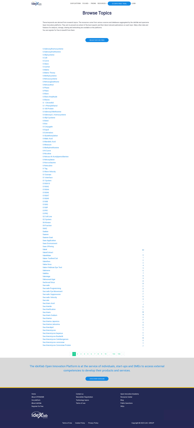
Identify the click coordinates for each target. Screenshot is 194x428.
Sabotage (46, 276)
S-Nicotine (47, 153)
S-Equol (46, 130)
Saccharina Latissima (51, 324)
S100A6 (46, 192)
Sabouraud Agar (49, 279)
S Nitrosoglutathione (51, 82)
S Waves (46, 100)
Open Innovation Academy (129, 394)
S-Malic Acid (48, 139)
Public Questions (126, 403)
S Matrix (46, 70)
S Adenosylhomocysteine (53, 49)
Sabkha (45, 273)
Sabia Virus (47, 264)
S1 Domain (47, 175)
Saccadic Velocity (50, 297)
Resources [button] (102, 3)
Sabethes (46, 261)
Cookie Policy (80, 423)
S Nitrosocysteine (50, 79)
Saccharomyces (49, 330)
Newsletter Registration (84, 397)
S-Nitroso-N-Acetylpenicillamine (56, 157)
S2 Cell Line (47, 216)
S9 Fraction (47, 225)
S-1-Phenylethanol (50, 106)
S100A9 (46, 198)
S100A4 (46, 189)
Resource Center (126, 397)
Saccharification (49, 309)
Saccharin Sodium (50, 315)
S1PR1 (45, 210)
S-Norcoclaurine (49, 162)
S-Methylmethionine (51, 148)
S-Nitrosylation (49, 160)
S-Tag (45, 168)
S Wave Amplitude (50, 97)
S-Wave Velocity (49, 171)
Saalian (45, 231)
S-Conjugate (48, 127)
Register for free (37, 406)
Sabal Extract (48, 252)
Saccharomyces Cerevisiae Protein (57, 345)
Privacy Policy (93, 423)
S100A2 (46, 186)
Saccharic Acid (49, 303)
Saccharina (47, 318)
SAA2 (45, 228)
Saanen (46, 234)
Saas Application (49, 240)
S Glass (46, 64)
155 (119, 354)
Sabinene (46, 270)
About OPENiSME (38, 397)
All (143, 250)
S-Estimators (48, 133)
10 (105, 354)
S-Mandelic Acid (49, 142)
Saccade (46, 285)
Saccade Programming (52, 288)
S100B (45, 201)
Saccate (46, 300)
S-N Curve (47, 151)
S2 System (47, 219)
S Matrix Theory (49, 73)
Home (34, 394)
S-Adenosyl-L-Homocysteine (54, 115)
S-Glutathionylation (50, 136)
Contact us (79, 394)
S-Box (45, 124)
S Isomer (46, 67)
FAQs (122, 406)
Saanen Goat (48, 237)
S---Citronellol (48, 103)
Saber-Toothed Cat (50, 258)
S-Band (45, 121)
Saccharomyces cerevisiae (53, 342)
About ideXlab (36, 403)
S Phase (46, 88)
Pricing (93, 3)
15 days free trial (119, 3)
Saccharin (47, 312)
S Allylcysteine (48, 55)
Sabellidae (47, 255)
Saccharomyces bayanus (53, 333)
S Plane (46, 91)
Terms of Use (67, 423)
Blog (122, 400)
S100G (45, 204)
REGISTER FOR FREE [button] (97, 40)
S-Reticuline (47, 166)
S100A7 (46, 195)
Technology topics (82, 400)
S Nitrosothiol (48, 85)
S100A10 (46, 183)
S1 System (47, 180)
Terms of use (80, 403)
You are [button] (85, 3)
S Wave (46, 94)
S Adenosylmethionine (52, 52)
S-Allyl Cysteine (49, 118)
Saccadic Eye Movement (52, 291)
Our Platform (75, 3)
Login (133, 3)
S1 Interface (48, 177)
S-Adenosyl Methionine (52, 112)
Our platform (36, 400)
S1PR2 (45, 213)
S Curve (46, 61)
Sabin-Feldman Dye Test (52, 267)
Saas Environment (50, 243)
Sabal (45, 249)
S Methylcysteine (50, 76)
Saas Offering (48, 246)
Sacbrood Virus (49, 282)
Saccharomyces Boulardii (53, 336)
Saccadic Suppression (52, 294)
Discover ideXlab (97, 379)
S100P (45, 207)
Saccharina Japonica (51, 321)
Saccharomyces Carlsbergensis (55, 339)
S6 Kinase (47, 222)
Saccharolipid (48, 327)
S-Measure (47, 145)
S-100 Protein (48, 109)
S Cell (45, 58)
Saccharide (47, 306)
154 (113, 354)
